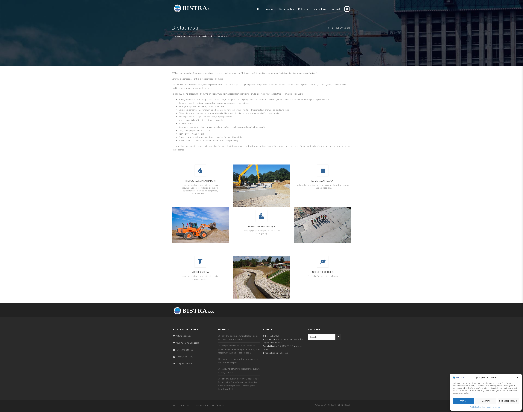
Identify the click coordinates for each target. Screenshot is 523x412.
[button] (517, 377)
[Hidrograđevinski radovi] (200, 170)
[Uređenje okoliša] (323, 262)
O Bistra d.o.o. (182, 405)
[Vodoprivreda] (200, 262)
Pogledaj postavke (508, 400)
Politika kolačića (475, 407)
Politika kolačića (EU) (210, 405)
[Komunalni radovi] (323, 170)
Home (330, 28)
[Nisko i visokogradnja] (261, 216)
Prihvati (463, 400)
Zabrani (486, 400)
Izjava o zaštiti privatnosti (491, 407)
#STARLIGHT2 (336, 405)
